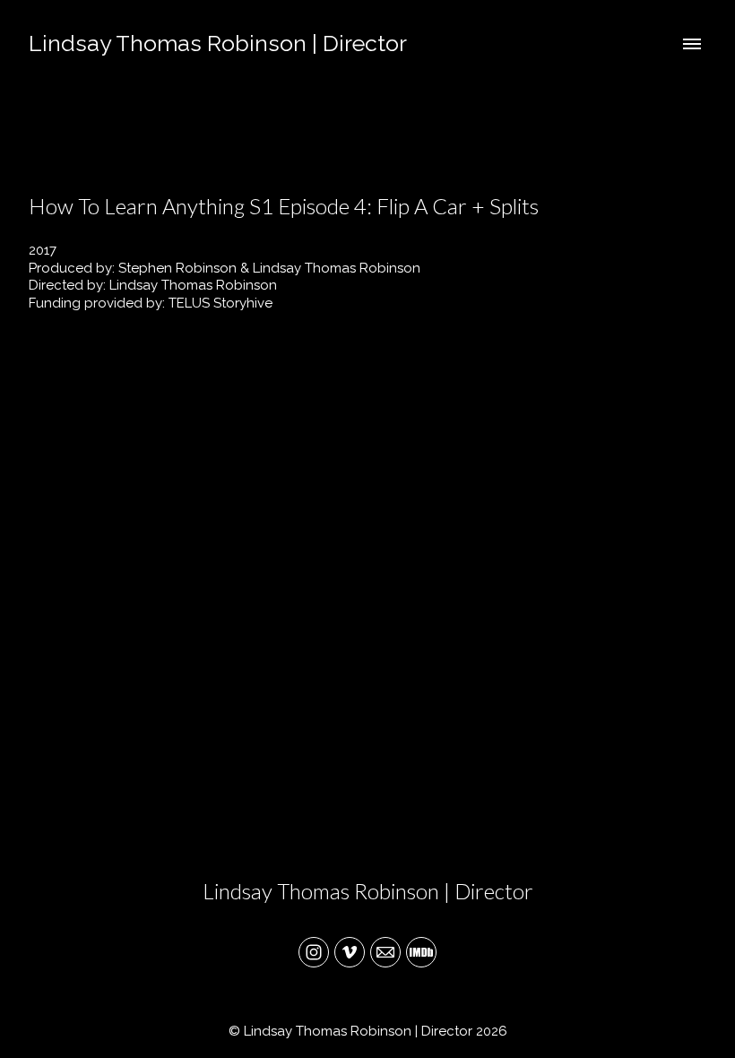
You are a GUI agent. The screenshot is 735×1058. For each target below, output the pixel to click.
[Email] (385, 952)
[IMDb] (421, 952)
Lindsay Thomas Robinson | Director (368, 891)
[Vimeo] (349, 952)
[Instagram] (313, 952)
